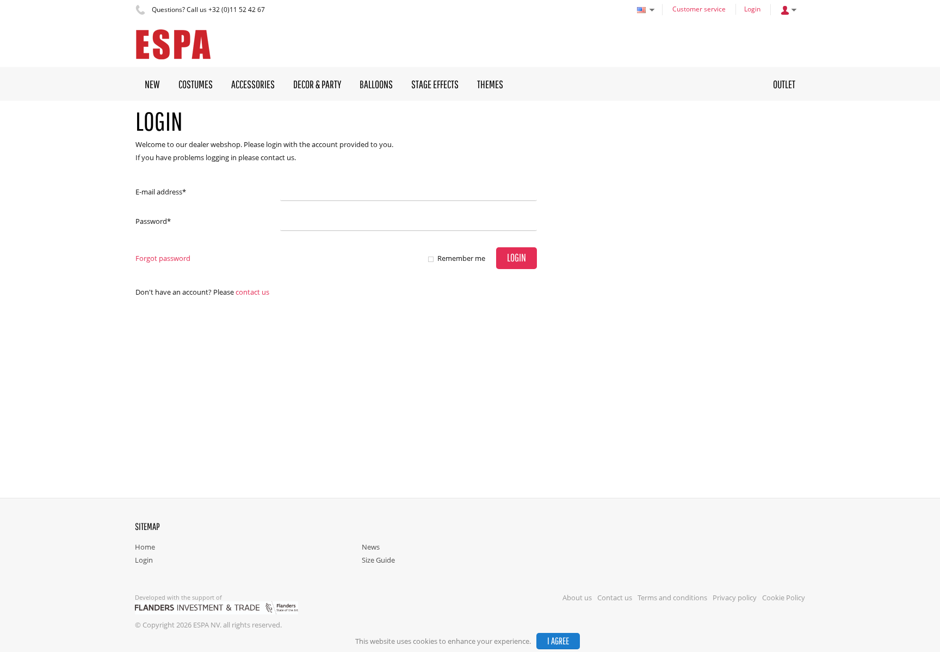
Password (153, 221)
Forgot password (162, 258)
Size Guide (378, 560)
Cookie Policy (783, 597)
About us (577, 597)
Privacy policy (735, 597)
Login (752, 9)
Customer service (699, 9)
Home (145, 547)
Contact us (252, 292)
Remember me (461, 258)
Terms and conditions (672, 597)
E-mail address (160, 192)
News (371, 547)
